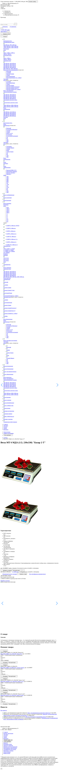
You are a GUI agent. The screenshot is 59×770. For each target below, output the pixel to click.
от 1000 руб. (15, 571)
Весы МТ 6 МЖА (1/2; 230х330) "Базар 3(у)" (12, 653)
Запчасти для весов (8, 745)
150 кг (7, 210)
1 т (7, 213)
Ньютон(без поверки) (11, 171)
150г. (7, 178)
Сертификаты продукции (9, 749)
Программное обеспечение (10, 748)
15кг (7, 139)
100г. (7, 176)
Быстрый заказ (16, 570)
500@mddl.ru (4, 31)
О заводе (5, 424)
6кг (7, 138)
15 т (7, 220)
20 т (7, 221)
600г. (7, 181)
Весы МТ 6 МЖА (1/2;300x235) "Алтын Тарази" (13, 667)
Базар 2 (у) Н (9, 133)
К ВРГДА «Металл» (11, 236)
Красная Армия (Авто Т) (12, 88)
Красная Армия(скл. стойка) (10, 313)
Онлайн (8, 130)
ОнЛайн (5, 316)
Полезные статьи (7, 744)
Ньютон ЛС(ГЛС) (10, 172)
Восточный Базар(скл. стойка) (10, 295)
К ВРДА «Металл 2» (11, 233)
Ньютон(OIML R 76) (11, 170)
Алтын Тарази (9, 151)
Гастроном (9, 146)
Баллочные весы (7, 55)
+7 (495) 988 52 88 (5, 29)
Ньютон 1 (8, 174)
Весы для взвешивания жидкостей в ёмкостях (39, 712)
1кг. (7, 183)
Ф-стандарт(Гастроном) (12, 136)
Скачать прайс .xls (8, 740)
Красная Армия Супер (8, 290)
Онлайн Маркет (10, 147)
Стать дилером (7, 741)
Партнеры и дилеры (8, 750)
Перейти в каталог (5, 580)
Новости (5, 743)
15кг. (7, 191)
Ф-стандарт (9, 134)
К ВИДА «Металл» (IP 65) (12, 225)
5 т (7, 217)
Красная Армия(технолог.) (9, 308)
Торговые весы (7, 297)
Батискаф (8, 71)
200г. (7, 179)
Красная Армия (10, 73)
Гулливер (8, 72)
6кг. (7, 189)
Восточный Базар (10, 76)
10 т (7, 219)
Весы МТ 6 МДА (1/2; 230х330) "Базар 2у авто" (12, 695)
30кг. (7, 192)
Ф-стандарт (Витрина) (11, 129)
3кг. (7, 188)
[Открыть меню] (2, 28)
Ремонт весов (6, 753)
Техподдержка (7, 752)
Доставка (5, 425)
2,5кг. (7, 187)
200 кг (7, 211)
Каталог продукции (8, 733)
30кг (7, 141)
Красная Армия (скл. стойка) (13, 89)
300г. (7, 180)
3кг (7, 137)
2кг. (7, 185)
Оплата (5, 427)
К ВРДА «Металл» (11, 231)
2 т (7, 215)
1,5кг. (7, 184)
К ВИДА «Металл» (11, 228)
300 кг (7, 212)
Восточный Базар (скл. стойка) (13, 77)
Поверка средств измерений (10, 746)
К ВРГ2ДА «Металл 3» (12, 244)
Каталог (5, 36)
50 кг (7, 207)
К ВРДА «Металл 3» (11, 242)
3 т (7, 216)
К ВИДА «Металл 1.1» (12, 239)
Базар (7, 150)
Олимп (8, 75)
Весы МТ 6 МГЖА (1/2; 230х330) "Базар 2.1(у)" (12, 681)
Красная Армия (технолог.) (13, 86)
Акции (5, 428)
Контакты (5, 429)
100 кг (7, 208)
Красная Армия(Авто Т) (9, 310)
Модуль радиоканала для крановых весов (35, 716)
